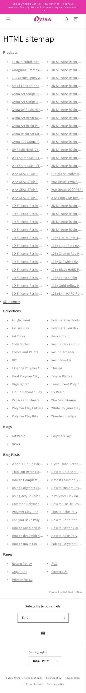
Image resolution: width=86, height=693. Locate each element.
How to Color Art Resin (68, 472)
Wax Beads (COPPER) (67, 189)
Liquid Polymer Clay (27, 392)
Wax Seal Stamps (64, 400)
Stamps (57, 368)
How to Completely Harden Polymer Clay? (43, 480)
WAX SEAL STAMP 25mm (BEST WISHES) (41, 198)
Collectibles (21, 344)
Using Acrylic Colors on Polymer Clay (39, 496)
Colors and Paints (25, 352)
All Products (11, 302)
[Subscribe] (63, 618)
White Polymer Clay (65, 408)
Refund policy (53, 677)
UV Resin (57, 392)
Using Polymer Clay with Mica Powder (40, 488)
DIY (14, 360)
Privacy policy (72, 677)
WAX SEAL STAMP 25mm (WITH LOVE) (39, 181)
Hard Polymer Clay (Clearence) (34, 376)
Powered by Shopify (31, 677)
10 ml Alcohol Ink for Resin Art (34, 62)
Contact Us (59, 572)
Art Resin (18, 436)
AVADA (67, 592)
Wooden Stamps (63, 416)
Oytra (17, 677)
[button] (8, 19)
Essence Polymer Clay (28, 368)
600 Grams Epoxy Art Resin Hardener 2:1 (41, 78)
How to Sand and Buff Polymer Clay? (39, 528)
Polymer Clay (61, 436)
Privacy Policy (22, 579)
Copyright (19, 572)
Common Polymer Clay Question (36, 504)
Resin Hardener (62, 352)
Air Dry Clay (20, 328)
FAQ (54, 563)
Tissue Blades (61, 376)
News (16, 444)
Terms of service (34, 684)
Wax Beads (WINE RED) (68, 181)
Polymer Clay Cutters (27, 408)
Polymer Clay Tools (65, 320)
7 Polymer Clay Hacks (67, 496)
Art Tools (18, 336)
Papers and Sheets (25, 400)
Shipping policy (55, 684)
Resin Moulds (61, 360)
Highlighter (20, 384)
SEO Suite (77, 592)
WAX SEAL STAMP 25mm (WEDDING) (38, 189)
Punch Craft (60, 336)
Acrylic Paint (21, 320)
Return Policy (22, 563)
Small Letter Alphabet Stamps (34, 86)
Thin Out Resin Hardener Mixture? (37, 472)
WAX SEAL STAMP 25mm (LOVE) (35, 174)
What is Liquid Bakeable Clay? (34, 464)
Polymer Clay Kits (25, 416)
